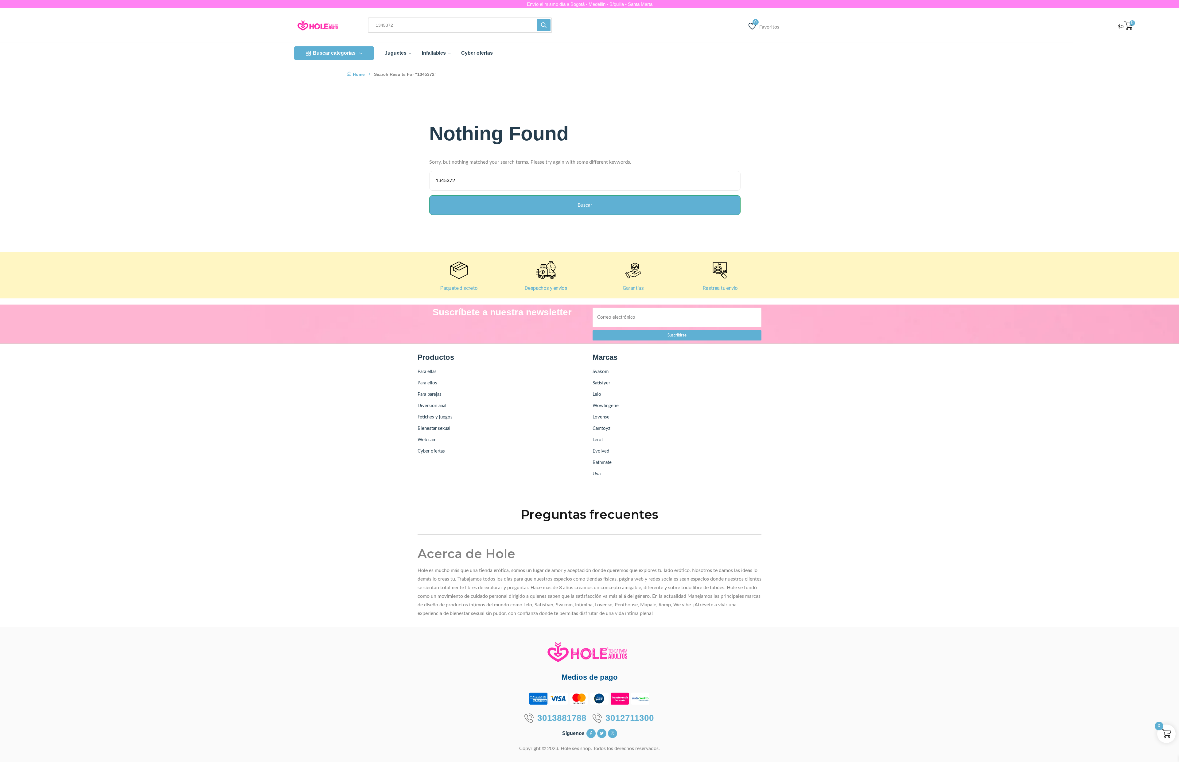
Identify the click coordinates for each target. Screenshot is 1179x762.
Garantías (633, 288)
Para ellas (427, 371)
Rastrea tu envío (720, 288)
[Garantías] (633, 270)
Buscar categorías (334, 53)
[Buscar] (544, 25)
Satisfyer (601, 383)
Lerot (598, 439)
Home (359, 74)
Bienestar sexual (434, 428)
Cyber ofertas (431, 451)
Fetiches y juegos (435, 417)
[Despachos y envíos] (546, 270)
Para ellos (427, 383)
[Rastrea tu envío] (720, 270)
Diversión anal (432, 405)
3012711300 (629, 718)
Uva (597, 474)
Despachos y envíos (546, 288)
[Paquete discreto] (458, 270)
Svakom (601, 371)
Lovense (601, 417)
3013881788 (561, 718)
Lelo (597, 394)
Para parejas (430, 394)
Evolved (601, 451)
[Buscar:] (584, 182)
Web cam (427, 439)
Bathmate (602, 462)
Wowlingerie (606, 405)
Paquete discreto (458, 288)
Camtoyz (601, 428)
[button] (18, 729)
